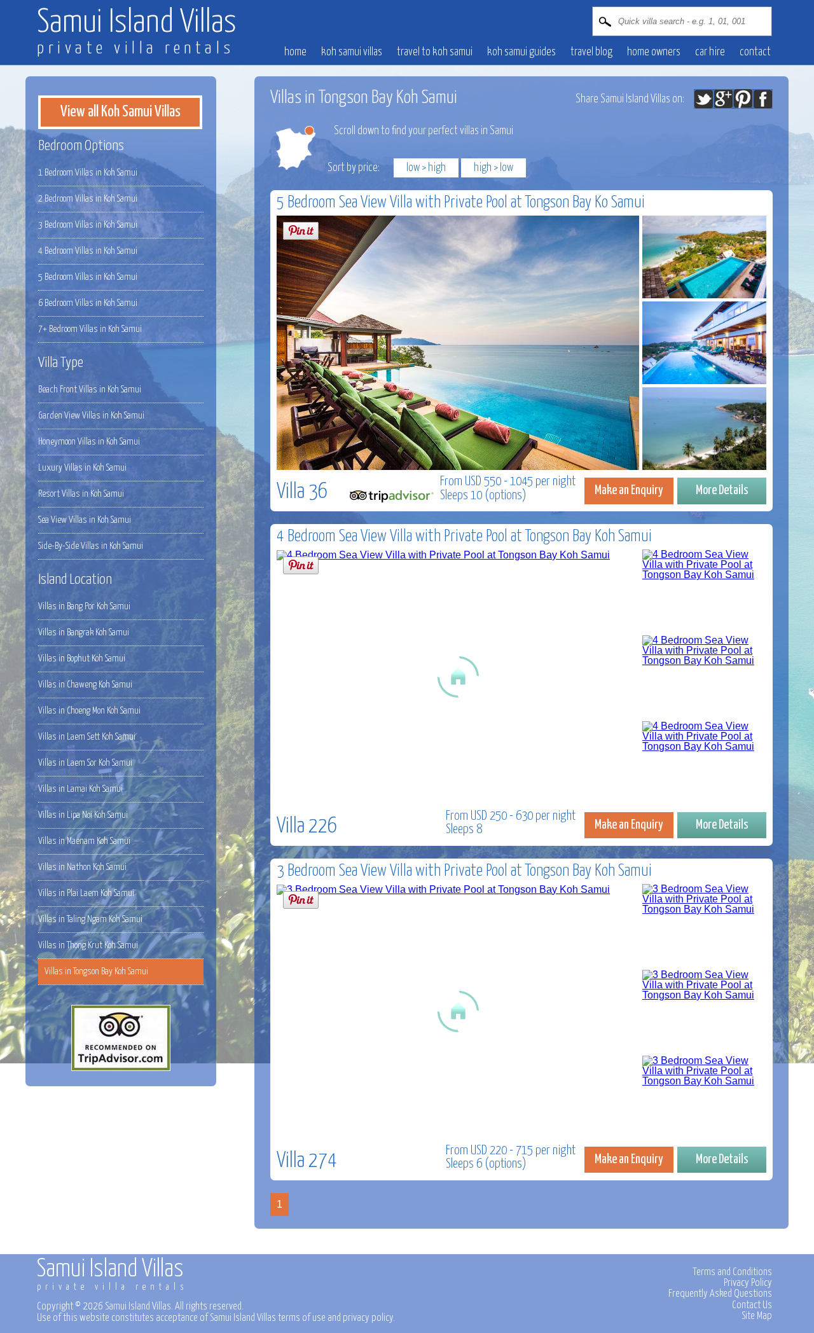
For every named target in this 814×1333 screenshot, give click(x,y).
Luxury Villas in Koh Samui (82, 468)
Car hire (710, 52)
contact (755, 52)
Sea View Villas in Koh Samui (84, 520)
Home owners (653, 52)
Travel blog (591, 52)
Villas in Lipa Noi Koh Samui (83, 815)
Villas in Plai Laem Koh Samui (86, 893)
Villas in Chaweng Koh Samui (85, 684)
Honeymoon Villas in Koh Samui (89, 441)
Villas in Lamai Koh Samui (80, 789)
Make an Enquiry (629, 490)
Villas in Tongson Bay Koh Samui (96, 971)
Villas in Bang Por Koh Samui (84, 606)
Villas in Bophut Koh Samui (81, 658)
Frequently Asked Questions (720, 1293)
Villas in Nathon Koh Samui (82, 867)
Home (295, 52)
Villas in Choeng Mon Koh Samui (89, 710)
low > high (426, 168)
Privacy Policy (748, 1283)
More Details (722, 490)
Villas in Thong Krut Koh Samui (88, 945)
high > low (493, 168)
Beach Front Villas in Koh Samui (89, 389)
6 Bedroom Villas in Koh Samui (87, 303)
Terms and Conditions (732, 1272)
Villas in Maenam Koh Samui (84, 841)
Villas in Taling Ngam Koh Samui (90, 919)
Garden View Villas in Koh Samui (91, 415)
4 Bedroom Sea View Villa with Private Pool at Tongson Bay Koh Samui (464, 536)
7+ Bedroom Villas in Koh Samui (90, 329)
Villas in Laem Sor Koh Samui (85, 763)
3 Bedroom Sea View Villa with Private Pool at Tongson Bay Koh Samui (464, 871)
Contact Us (752, 1305)
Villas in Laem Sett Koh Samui (86, 737)
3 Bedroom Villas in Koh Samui (87, 225)
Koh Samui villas (351, 52)
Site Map (757, 1316)
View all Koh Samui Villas (120, 112)
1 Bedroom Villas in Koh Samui (87, 172)
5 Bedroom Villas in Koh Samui (87, 277)
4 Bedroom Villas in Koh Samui (87, 251)
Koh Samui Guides (521, 52)
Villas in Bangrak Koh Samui (83, 632)
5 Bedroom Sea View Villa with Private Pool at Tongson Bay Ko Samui (461, 203)
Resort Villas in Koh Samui (81, 494)
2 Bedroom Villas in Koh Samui (87, 199)
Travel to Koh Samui (435, 52)
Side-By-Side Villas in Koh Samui (90, 546)
